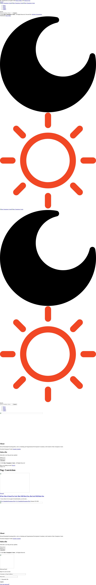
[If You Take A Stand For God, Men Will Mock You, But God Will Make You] (15, 492)
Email (1, 459)
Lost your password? (4, 584)
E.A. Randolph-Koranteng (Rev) (23, 501)
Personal (2, 493)
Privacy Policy (19, 0)
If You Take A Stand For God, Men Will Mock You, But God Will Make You (22, 496)
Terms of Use (27, 0)
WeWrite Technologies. (37, 14)
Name (1, 457)
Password (2, 576)
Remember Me (4, 579)
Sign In (13, 465)
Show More (8, 15)
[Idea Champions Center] (17, 3)
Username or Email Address (6, 574)
